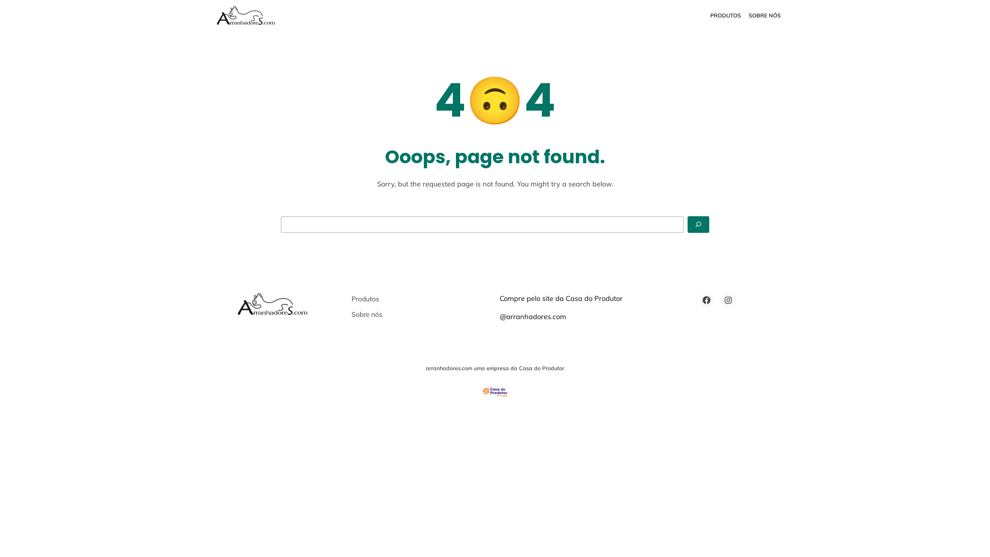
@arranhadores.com (533, 316)
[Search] (698, 224)
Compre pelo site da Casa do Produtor (561, 298)
